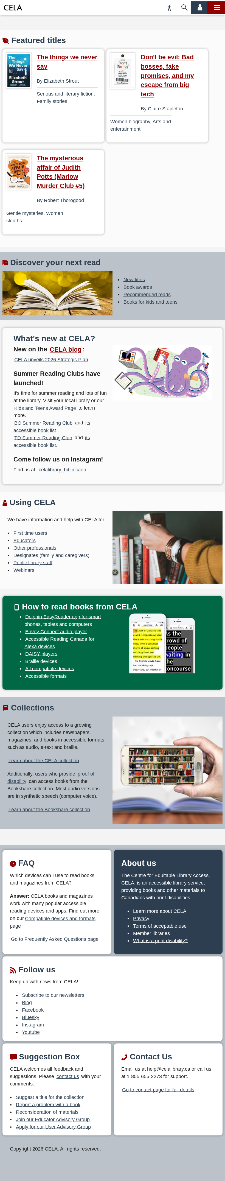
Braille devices (41, 661)
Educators (24, 540)
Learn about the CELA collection (44, 760)
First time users (30, 533)
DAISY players (41, 653)
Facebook (33, 1010)
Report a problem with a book (48, 1104)
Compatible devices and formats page (52, 922)
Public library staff (32, 562)
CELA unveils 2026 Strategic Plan (51, 359)
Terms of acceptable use (160, 925)
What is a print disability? (160, 940)
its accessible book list (52, 426)
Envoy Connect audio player (56, 631)
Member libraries (151, 933)
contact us (68, 1076)
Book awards (137, 287)
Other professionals (34, 547)
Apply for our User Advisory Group (53, 1126)
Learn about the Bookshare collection (49, 809)
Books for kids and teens (150, 301)
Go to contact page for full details (158, 1089)
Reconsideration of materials (47, 1112)
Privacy (141, 918)
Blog (27, 1002)
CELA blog (65, 349)
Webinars (23, 570)
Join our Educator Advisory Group (53, 1119)
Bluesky (30, 1017)
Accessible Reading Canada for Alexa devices (59, 642)
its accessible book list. (51, 441)
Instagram (33, 1025)
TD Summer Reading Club (43, 437)
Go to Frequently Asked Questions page (55, 939)
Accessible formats (46, 676)
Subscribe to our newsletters (53, 995)
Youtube (31, 1032)
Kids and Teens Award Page (45, 408)
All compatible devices (49, 668)
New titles (134, 279)
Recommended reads (147, 294)
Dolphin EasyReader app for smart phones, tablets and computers (62, 620)
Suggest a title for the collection (50, 1097)
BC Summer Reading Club (43, 423)
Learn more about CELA (159, 911)
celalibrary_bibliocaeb (62, 469)
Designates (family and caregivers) (51, 555)
